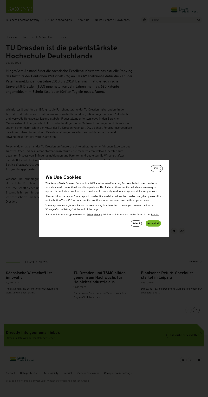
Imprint (155, 214)
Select (136, 223)
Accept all (153, 223)
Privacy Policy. (94, 214)
